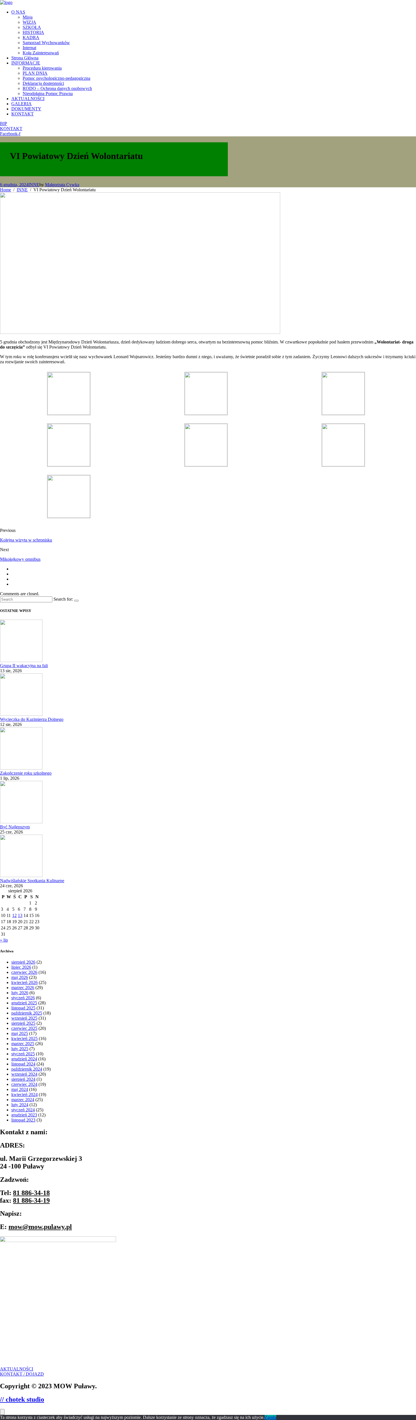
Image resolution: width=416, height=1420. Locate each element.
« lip (4, 940)
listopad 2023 (23, 1120)
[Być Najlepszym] (21, 821)
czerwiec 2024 (24, 1084)
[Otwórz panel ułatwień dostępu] (2, 1412)
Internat (29, 47)
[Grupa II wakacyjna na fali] (21, 660)
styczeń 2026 (23, 997)
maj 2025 (19, 1033)
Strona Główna (24, 57)
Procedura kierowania (42, 68)
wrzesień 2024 (24, 1074)
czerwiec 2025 (24, 1028)
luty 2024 (19, 1104)
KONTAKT (22, 113)
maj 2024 (19, 1089)
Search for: (63, 599)
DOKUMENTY (26, 108)
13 (20, 915)
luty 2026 (19, 992)
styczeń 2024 (23, 1109)
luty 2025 (19, 1048)
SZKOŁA (32, 27)
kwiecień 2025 (24, 1038)
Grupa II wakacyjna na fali (24, 665)
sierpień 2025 (23, 1023)
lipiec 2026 (21, 967)
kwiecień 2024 (24, 1094)
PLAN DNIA (35, 73)
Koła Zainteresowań (41, 52)
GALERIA (21, 103)
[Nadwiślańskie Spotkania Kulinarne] (21, 875)
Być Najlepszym (15, 826)
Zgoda (270, 1417)
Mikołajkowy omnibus (20, 559)
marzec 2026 (22, 987)
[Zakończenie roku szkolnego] (21, 768)
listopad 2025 (23, 1008)
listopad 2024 (23, 1064)
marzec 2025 (22, 1043)
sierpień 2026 (23, 962)
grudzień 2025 (24, 1002)
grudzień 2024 (24, 1058)
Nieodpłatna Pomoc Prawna (48, 93)
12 (14, 915)
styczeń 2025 (23, 1053)
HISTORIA (33, 32)
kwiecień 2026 (24, 982)
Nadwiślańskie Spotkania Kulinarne (32, 880)
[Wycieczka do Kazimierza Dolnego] (21, 714)
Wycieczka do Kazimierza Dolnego (31, 719)
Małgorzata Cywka (62, 184)
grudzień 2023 (24, 1114)
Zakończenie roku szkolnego (26, 773)
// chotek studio (22, 1399)
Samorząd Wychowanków (46, 42)
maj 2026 (19, 977)
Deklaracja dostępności (43, 83)
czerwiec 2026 (24, 972)
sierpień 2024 (23, 1079)
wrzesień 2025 (24, 1018)
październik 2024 (26, 1069)
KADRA (31, 37)
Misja (28, 17)
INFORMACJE (25, 63)
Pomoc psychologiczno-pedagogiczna (56, 78)
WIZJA (29, 22)
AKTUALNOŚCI (27, 98)
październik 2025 (26, 1013)
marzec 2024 (22, 1099)
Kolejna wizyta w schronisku (26, 540)
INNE (33, 184)
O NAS (18, 12)
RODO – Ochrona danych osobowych (57, 88)
